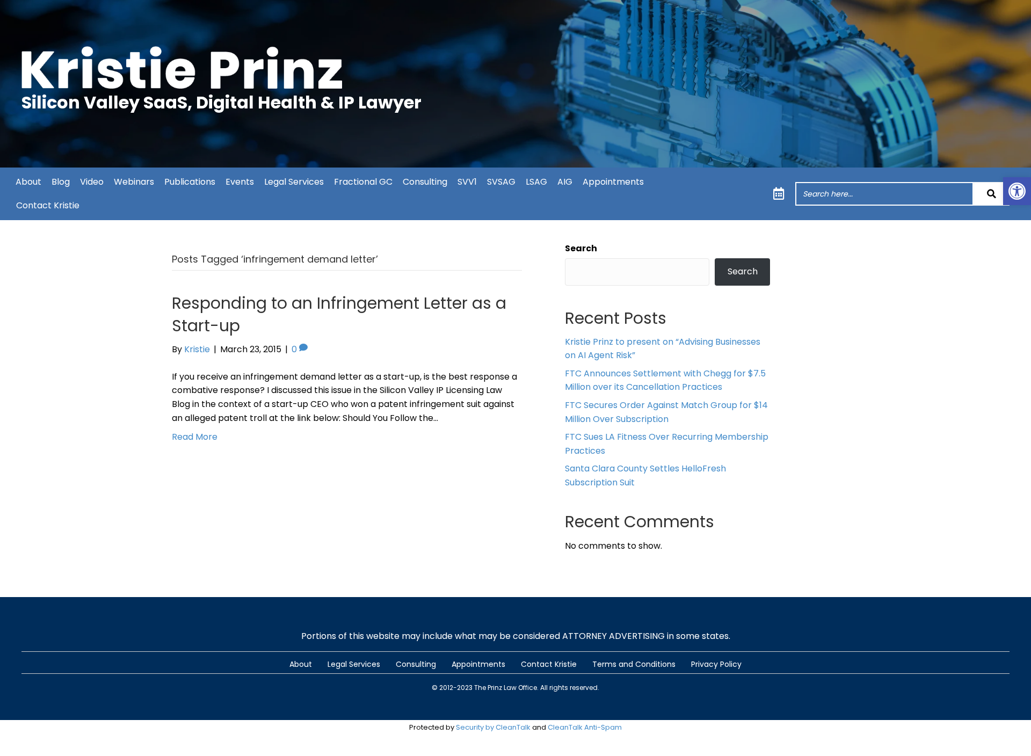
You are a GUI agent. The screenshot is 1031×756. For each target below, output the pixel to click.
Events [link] (240, 182)
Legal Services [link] (294, 182)
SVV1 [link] (467, 182)
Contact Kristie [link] (47, 205)
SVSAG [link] (501, 182)
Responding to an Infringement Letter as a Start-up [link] (339, 314)
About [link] (28, 182)
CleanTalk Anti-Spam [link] (585, 727)
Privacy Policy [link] (716, 664)
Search (581, 248)
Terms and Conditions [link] (634, 664)
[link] (1017, 191)
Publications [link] (189, 182)
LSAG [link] (536, 182)
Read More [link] (194, 437)
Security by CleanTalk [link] (493, 727)
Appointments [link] (613, 182)
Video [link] (92, 182)
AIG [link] (564, 182)
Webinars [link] (134, 182)
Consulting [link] (425, 182)
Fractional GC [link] (363, 182)
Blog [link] (61, 182)
